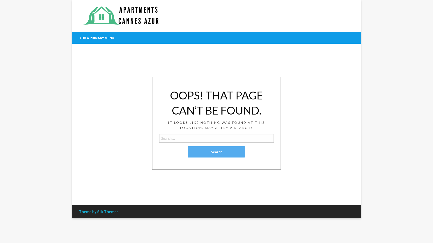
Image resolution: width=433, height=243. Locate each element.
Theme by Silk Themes (98, 211)
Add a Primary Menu (96, 38)
